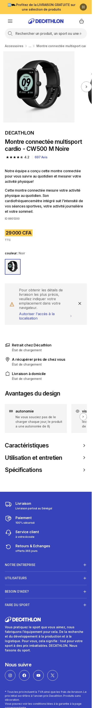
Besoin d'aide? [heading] (17, 591)
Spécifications (23, 469)
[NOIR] (13, 267)
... (30, 46)
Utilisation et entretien (33, 457)
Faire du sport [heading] (17, 605)
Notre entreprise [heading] (20, 565)
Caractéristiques (26, 445)
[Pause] (83, 7)
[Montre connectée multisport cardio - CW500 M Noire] (39, 86)
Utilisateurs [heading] (16, 578)
